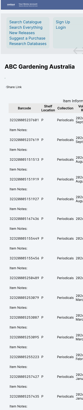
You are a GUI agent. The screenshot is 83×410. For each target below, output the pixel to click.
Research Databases (27, 43)
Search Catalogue (25, 22)
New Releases (22, 32)
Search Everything (26, 27)
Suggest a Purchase (27, 38)
